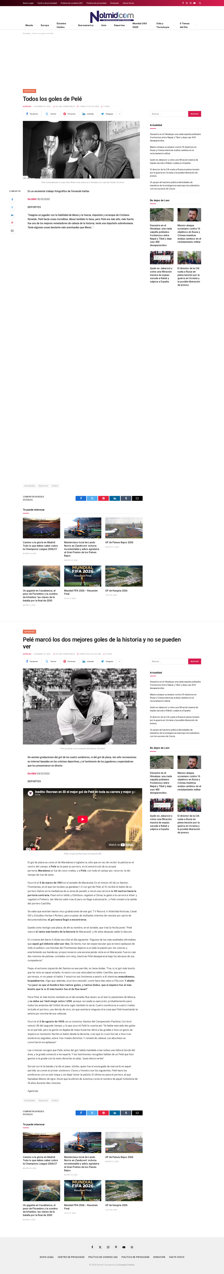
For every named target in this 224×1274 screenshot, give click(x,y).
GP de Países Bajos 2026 (119, 542)
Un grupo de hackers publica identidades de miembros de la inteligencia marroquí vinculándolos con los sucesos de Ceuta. (174, 185)
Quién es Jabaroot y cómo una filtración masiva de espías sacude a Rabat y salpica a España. (161, 275)
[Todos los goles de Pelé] (81, 178)
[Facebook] (12, 199)
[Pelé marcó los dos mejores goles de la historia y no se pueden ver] (80, 744)
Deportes (119, 25)
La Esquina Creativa (126, 1265)
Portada (26, 33)
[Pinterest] (12, 223)
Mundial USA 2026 (140, 25)
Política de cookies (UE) (72, 3)
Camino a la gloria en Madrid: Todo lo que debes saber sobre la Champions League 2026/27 (40, 546)
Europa (45, 25)
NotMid (32, 199)
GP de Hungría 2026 (116, 590)
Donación (114, 3)
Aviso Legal (28, 3)
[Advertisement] (112, 61)
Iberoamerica (85, 25)
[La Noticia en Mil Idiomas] (112, 16)
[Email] (12, 231)
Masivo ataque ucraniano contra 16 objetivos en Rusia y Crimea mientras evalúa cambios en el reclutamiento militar (173, 150)
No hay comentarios (65, 106)
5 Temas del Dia (185, 25)
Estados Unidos (61, 25)
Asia (103, 25)
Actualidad (29, 486)
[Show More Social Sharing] (119, 114)
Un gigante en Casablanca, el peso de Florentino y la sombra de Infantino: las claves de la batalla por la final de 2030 (40, 595)
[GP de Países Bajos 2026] (124, 528)
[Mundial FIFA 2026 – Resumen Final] (82, 576)
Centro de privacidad (47, 3)
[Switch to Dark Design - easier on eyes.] (199, 3)
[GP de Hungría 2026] (124, 576)
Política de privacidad (96, 3)
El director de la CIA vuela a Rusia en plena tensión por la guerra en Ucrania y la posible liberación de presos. (174, 172)
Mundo (29, 25)
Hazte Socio (128, 3)
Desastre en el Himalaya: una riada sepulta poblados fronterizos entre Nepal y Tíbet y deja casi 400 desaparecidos (175, 137)
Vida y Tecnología (162, 25)
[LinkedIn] (12, 215)
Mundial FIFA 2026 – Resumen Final (81, 592)
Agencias (27, 106)
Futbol (55, 486)
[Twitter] (12, 207)
